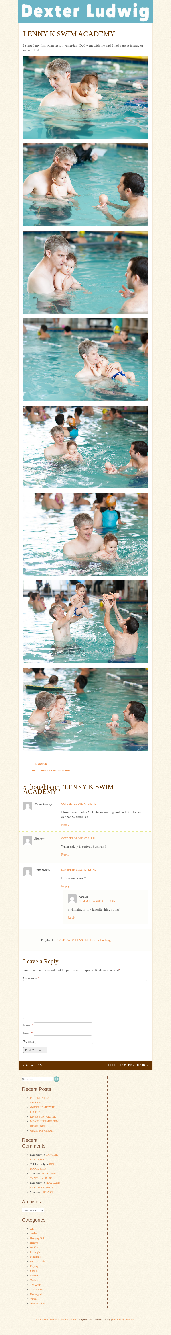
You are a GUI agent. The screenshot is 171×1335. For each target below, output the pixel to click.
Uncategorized (37, 1294)
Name (28, 1025)
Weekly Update (38, 1303)
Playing (34, 1266)
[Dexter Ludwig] (85, 21)
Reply (65, 824)
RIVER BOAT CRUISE (43, 1116)
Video (33, 1298)
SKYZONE (48, 1192)
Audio (33, 1233)
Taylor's (34, 1280)
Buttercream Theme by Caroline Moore (55, 1319)
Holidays (35, 1247)
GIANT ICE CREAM (42, 1130)
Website (28, 1041)
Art (32, 1228)
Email (28, 1033)
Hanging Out (37, 1238)
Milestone (35, 1256)
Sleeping (34, 1275)
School (33, 1270)
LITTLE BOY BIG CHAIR (128, 1064)
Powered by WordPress (124, 1319)
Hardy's (34, 1242)
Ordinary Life (37, 1261)
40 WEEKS (32, 1064)
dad (34, 770)
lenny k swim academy (55, 770)
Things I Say (37, 1289)
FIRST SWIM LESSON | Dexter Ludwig (83, 940)
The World (39, 764)
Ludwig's (35, 1252)
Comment (31, 978)
